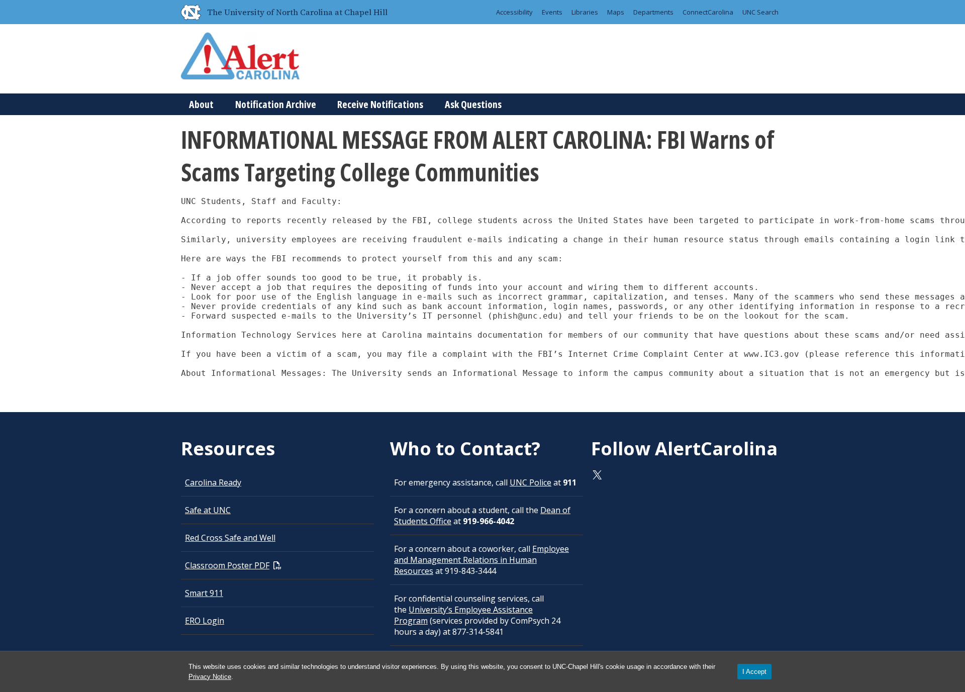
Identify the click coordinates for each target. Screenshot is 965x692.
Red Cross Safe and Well (230, 537)
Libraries (584, 12)
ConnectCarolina (708, 12)
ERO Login (204, 620)
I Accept (754, 671)
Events (552, 12)
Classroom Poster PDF (227, 565)
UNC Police (530, 482)
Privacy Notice (209, 676)
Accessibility (514, 12)
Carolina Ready (213, 482)
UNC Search (760, 12)
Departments (653, 12)
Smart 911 (204, 593)
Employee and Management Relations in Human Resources (481, 559)
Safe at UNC (208, 510)
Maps (615, 12)
